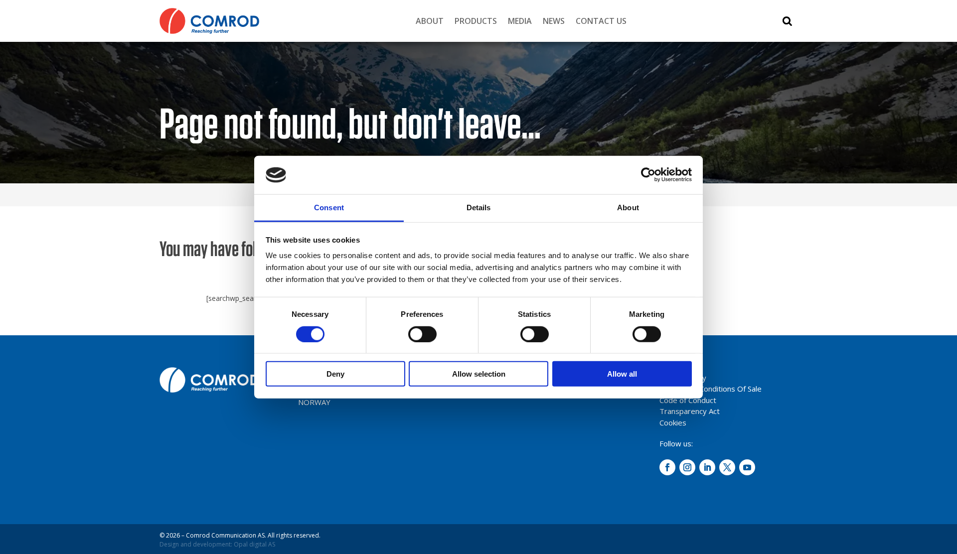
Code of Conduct (687, 400)
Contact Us (601, 20)
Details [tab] (479, 207)
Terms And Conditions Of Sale (710, 389)
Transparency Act (689, 411)
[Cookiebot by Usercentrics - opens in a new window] (648, 174)
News (554, 20)
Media (520, 20)
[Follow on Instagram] (687, 467)
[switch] (422, 334)
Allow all (622, 374)
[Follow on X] (727, 467)
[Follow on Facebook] (667, 467)
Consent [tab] (329, 207)
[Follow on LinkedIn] (707, 467)
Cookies (672, 422)
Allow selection (478, 374)
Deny (335, 374)
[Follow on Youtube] (747, 467)
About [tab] (628, 207)
